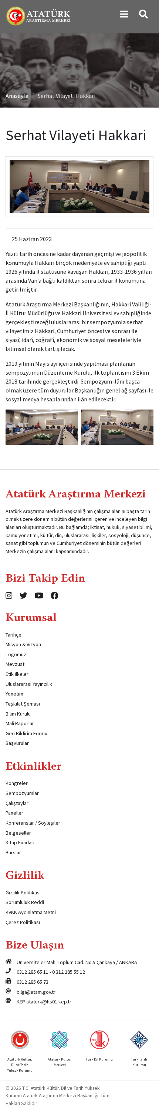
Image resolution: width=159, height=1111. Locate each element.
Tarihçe (13, 634)
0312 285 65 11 (32, 972)
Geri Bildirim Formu (26, 733)
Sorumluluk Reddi (25, 902)
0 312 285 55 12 (68, 972)
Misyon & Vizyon (23, 644)
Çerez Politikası (23, 922)
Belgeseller (18, 832)
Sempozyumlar (22, 793)
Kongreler (17, 783)
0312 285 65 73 (32, 982)
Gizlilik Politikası (23, 892)
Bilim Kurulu (18, 713)
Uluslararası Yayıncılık (29, 684)
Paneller (14, 812)
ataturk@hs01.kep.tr (48, 1001)
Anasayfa (17, 95)
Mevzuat (15, 664)
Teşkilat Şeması (23, 703)
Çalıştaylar (17, 803)
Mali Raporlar (20, 723)
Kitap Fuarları (20, 842)
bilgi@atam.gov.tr (36, 992)
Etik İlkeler (17, 674)
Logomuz (16, 654)
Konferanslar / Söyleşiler (33, 822)
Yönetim (14, 693)
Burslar (13, 852)
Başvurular (17, 743)
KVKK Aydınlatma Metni (31, 912)
